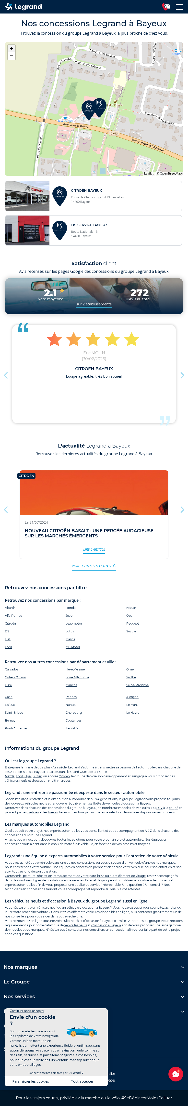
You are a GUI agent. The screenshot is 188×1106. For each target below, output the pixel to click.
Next (181, 374)
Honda (71, 608)
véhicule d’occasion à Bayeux (88, 907)
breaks (53, 812)
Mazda (70, 639)
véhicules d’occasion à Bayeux (128, 803)
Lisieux (10, 705)
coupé (173, 808)
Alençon (132, 697)
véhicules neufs (67, 921)
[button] (99, 108)
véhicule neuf (47, 907)
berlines (33, 812)
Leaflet (148, 173)
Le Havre (132, 712)
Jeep (69, 615)
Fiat (8, 639)
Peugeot (132, 623)
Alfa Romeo (13, 615)
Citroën (10, 623)
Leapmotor (74, 623)
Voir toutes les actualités (94, 566)
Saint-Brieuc (14, 712)
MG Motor (73, 647)
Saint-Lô (72, 728)
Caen (8, 697)
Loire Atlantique (77, 677)
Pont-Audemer (16, 728)
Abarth (10, 608)
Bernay (10, 720)
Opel (129, 615)
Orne (130, 669)
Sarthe (131, 677)
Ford (8, 647)
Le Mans (132, 705)
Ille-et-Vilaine (75, 669)
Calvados (11, 669)
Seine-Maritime (137, 685)
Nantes (71, 705)
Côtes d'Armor (15, 677)
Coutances (74, 720)
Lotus (70, 631)
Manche (71, 685)
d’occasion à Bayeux (98, 921)
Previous (6, 374)
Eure (8, 685)
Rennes (71, 697)
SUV (159, 808)
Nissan (131, 608)
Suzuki (131, 631)
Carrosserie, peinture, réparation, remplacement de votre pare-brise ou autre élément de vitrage (75, 876)
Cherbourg (74, 712)
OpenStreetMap (171, 173)
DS (7, 631)
